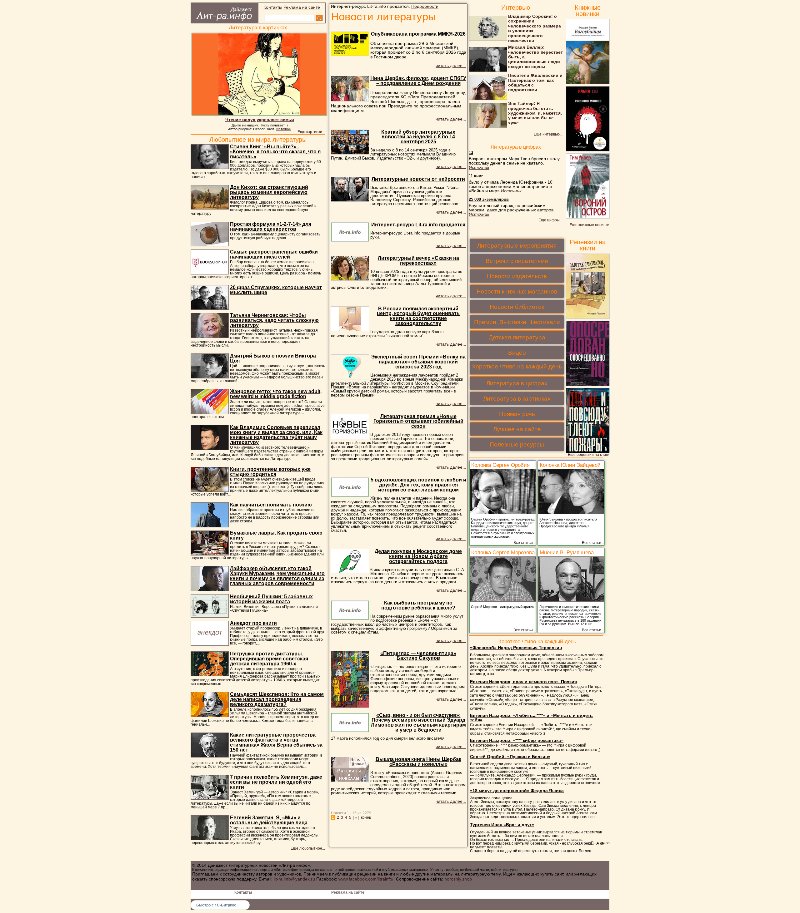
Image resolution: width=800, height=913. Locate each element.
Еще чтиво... (601, 843)
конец (366, 817)
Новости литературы (383, 16)
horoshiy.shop (458, 878)
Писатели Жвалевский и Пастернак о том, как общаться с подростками (535, 82)
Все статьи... (524, 542)
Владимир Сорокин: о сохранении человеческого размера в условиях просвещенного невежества (534, 28)
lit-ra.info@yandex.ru (294, 878)
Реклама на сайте (301, 7)
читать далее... (451, 65)
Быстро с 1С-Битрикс (216, 905)
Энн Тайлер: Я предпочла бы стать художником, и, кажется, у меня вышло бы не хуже (535, 113)
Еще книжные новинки (589, 225)
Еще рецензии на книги (588, 455)
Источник (283, 129)
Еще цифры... (550, 220)
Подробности (424, 6)
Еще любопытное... (308, 848)
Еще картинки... (311, 132)
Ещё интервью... (548, 134)
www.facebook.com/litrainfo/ (365, 878)
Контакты (272, 7)
